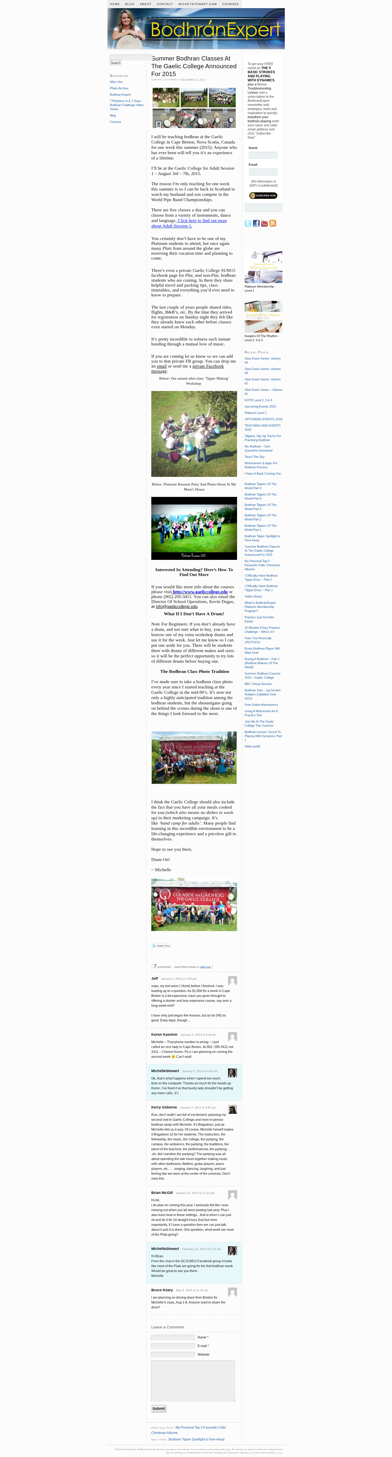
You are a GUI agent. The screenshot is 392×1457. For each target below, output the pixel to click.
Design (279, 1452)
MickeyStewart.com (197, 4)
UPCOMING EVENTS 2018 (263, 419)
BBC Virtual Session (258, 684)
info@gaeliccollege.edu (177, 606)
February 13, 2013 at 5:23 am (201, 1249)
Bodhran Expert (120, 94)
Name (203, 1337)
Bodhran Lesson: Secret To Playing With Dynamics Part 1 (263, 736)
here (228, 1449)
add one (205, 966)
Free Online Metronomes (261, 704)
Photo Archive (119, 88)
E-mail (203, 1346)
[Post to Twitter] (161, 946)
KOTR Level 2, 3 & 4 (258, 400)
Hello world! (252, 746)
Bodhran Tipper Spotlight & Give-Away (197, 1439)
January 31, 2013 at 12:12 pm (195, 1193)
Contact (165, 4)
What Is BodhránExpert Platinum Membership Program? (260, 607)
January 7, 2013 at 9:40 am (198, 1107)
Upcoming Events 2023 (260, 406)
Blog (130, 4)
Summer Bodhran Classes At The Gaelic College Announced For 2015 (262, 550)
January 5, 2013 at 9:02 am (200, 1071)
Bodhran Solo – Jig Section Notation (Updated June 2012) (263, 694)
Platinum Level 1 (256, 413)
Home (115, 4)
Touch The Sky (255, 456)
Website (203, 1354)
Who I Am (116, 82)
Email (253, 164)
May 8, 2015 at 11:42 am (192, 1290)
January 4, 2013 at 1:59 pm (179, 978)
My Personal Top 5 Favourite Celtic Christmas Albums (262, 565)
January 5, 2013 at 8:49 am (198, 1034)
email (162, 366)
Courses (230, 4)
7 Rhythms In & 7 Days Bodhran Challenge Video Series (127, 105)
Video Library (253, 596)
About (146, 4)
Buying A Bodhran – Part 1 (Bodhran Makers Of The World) (262, 663)
